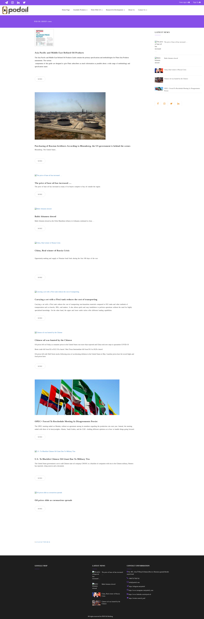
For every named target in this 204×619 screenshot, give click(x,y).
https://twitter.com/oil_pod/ (137, 598)
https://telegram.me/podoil (137, 586)
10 (47, 542)
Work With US (96, 10)
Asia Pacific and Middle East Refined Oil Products (59, 53)
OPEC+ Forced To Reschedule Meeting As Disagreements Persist (66, 421)
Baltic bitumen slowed (45, 216)
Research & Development (114, 10)
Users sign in (183, 2)
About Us (131, 10)
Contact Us (142, 10)
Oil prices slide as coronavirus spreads (53, 500)
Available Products (79, 10)
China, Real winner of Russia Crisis (52, 250)
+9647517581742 (134, 578)
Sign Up (196, 2)
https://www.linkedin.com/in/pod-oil (140, 594)
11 (49, 542)
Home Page (66, 10)
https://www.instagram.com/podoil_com (141, 590)
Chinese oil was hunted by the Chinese (53, 340)
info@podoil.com (134, 582)
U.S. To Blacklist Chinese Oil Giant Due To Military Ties (62, 459)
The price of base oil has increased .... (53, 183)
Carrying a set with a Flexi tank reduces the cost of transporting (66, 299)
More (40, 79)
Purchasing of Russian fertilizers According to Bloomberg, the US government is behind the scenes (82, 146)
